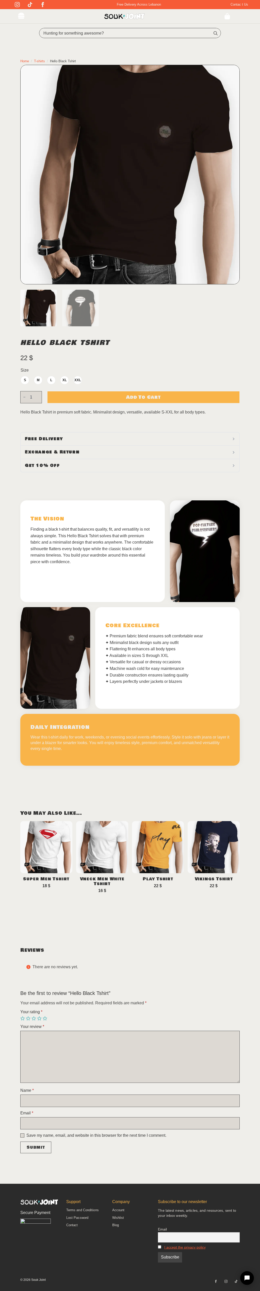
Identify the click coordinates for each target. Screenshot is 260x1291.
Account (118, 1210)
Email (26, 1113)
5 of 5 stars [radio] (45, 1019)
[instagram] (17, 4)
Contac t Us (239, 4)
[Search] (215, 33)
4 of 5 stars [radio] (40, 1019)
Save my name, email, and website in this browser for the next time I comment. (96, 1135)
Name (27, 1090)
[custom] (30, 4)
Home (24, 61)
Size (25, 370)
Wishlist (118, 1218)
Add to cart (143, 397)
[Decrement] (24, 397)
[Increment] (38, 397)
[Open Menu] (21, 16)
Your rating (31, 1012)
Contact (72, 1225)
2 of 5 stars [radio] (28, 1019)
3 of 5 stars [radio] (34, 1019)
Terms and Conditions (82, 1210)
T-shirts (39, 61)
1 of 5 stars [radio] (23, 1019)
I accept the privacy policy (185, 1247)
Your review (32, 1027)
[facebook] (42, 4)
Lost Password (77, 1218)
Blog (115, 1225)
